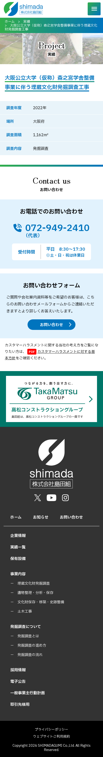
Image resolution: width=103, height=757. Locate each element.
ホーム (10, 21)
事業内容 (18, 574)
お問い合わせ (51, 325)
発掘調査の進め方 (31, 645)
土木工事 (24, 611)
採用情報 (18, 670)
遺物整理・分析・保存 (35, 593)
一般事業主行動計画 (27, 693)
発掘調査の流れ (30, 655)
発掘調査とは (28, 636)
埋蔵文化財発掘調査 (33, 583)
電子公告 (18, 681)
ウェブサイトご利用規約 (51, 736)
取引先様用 (19, 704)
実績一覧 (18, 547)
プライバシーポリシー (51, 729)
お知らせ (40, 517)
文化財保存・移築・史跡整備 (40, 602)
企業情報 (18, 536)
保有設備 (18, 559)
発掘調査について (25, 627)
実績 (26, 21)
